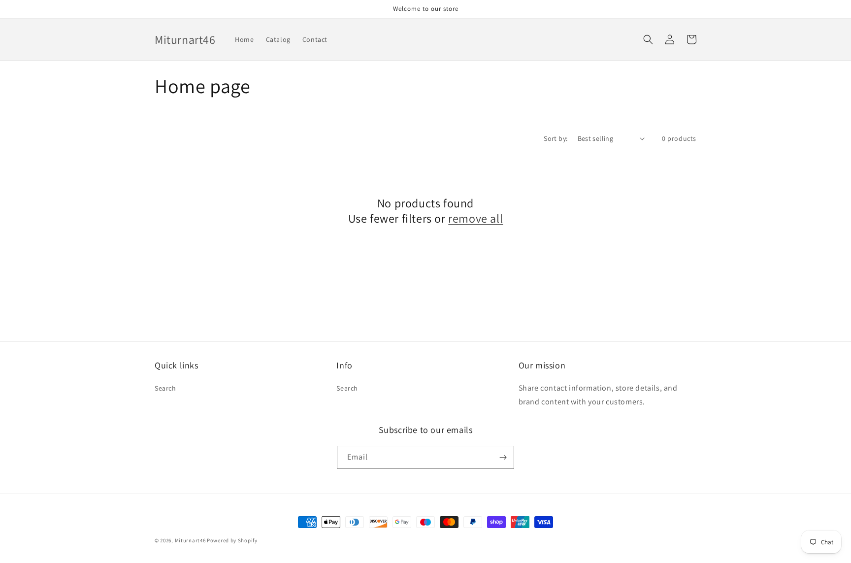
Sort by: (555, 138)
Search (165, 388)
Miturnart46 (190, 540)
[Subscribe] (503, 457)
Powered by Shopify (232, 540)
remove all (475, 218)
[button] (648, 39)
